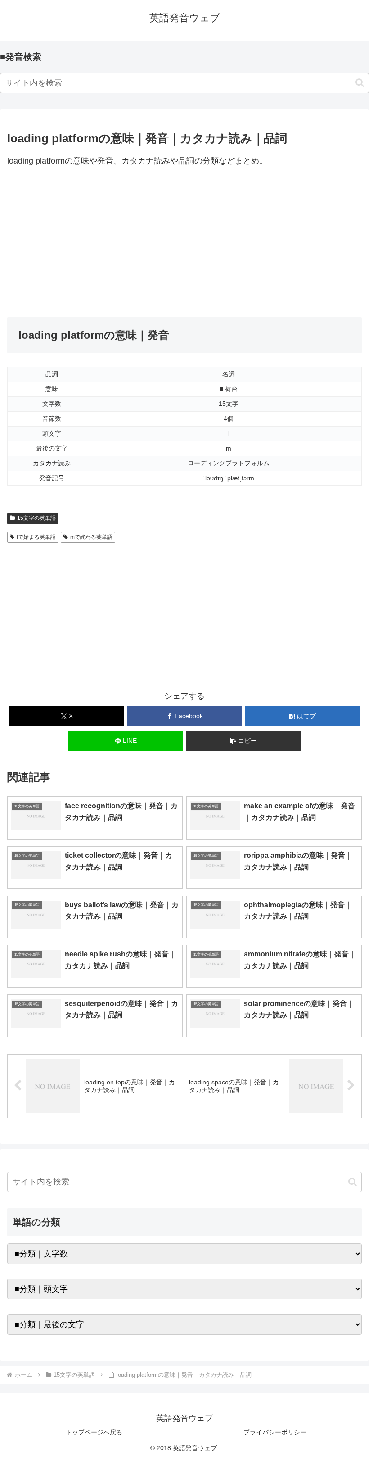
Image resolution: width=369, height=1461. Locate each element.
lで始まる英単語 (36, 537)
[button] (360, 82)
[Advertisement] (184, 243)
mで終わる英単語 (91, 537)
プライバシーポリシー (274, 1432)
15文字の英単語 (36, 518)
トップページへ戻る (94, 1432)
